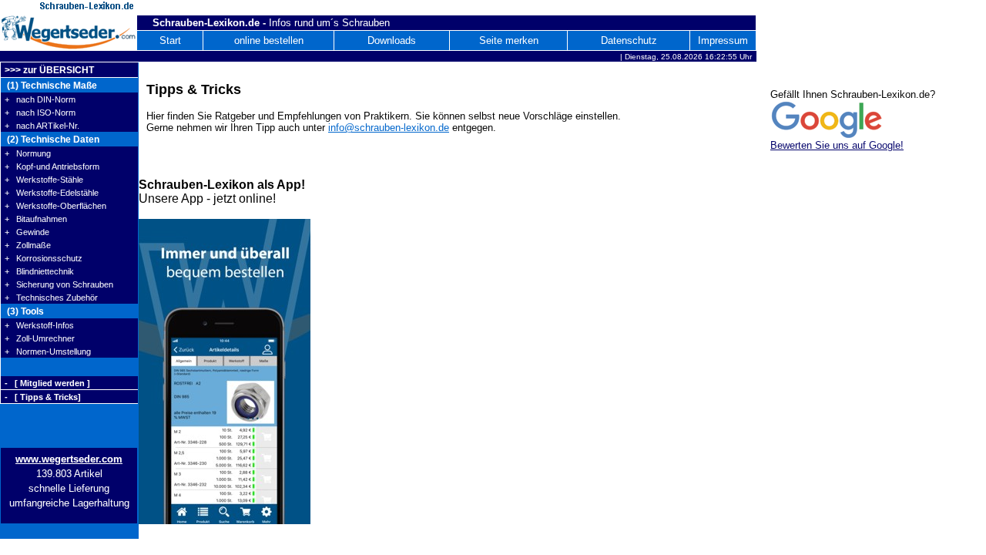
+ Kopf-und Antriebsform (52, 166)
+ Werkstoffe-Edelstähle (52, 192)
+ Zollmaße (28, 245)
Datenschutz (629, 40)
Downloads (391, 40)
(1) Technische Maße (51, 85)
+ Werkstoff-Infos (39, 325)
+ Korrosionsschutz (43, 258)
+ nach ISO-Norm (40, 112)
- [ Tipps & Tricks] (43, 397)
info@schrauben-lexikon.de (388, 127)
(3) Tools (24, 311)
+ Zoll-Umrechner (40, 338)
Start (170, 40)
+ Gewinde (27, 232)
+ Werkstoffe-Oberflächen (55, 205)
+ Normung (28, 153)
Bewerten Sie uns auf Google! (837, 145)
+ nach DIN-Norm (40, 99)
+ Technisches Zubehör (51, 297)
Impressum (723, 40)
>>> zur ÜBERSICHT (49, 70)
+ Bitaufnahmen (36, 219)
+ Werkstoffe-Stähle (44, 179)
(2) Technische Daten (52, 139)
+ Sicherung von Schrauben (59, 284)
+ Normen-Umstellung (48, 351)
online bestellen (269, 40)
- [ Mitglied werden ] (47, 383)
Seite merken (508, 40)
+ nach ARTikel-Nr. (42, 125)
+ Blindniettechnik (39, 271)
